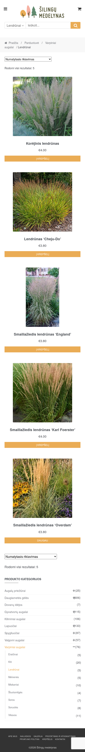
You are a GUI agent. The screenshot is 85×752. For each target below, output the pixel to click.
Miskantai (13, 684)
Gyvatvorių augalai (16, 612)
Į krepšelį (42, 158)
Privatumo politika (29, 739)
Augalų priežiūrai (15, 591)
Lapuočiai (11, 626)
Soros (11, 700)
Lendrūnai (13, 669)
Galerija (38, 736)
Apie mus (12, 736)
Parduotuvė (32, 43)
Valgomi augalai (14, 640)
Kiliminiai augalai (15, 619)
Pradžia (13, 43)
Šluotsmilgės (15, 692)
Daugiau (42, 540)
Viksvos (12, 715)
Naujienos (25, 736)
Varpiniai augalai (15, 647)
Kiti (10, 662)
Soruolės (13, 707)
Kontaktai (60, 739)
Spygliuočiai (12, 633)
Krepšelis (47, 739)
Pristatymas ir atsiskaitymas (60, 736)
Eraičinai (13, 654)
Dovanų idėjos (13, 605)
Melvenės (13, 677)
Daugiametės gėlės (17, 598)
